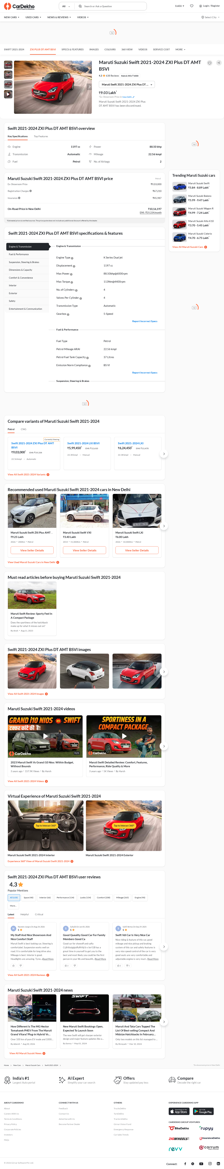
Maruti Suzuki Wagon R (201, 208)
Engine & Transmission (20, 246)
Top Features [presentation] (41, 136)
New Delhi (127, 97)
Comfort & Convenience (21, 277)
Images (94, 49)
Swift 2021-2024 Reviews (31, 974)
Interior (12, 285)
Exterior (13, 293)
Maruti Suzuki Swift (198, 183)
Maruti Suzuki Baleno (199, 195)
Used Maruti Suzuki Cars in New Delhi (34, 562)
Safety (12, 301)
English (178, 5)
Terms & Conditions (13, 1119)
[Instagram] (210, 1164)
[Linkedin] (218, 1164)
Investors (8, 1134)
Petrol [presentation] (11, 429)
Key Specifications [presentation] (18, 136)
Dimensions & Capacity (20, 269)
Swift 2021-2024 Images (31, 693)
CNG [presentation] (23, 429)
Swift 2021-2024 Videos (31, 781)
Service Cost (161, 49)
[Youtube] (201, 1164)
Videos (142, 49)
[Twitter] (192, 1164)
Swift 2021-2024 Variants (32, 474)
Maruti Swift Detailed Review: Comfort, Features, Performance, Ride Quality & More (118, 764)
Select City (210, 17)
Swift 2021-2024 (14, 49)
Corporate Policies (12, 1129)
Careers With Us (11, 1113)
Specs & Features (73, 49)
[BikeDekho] (179, 1128)
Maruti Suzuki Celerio (200, 233)
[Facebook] (185, 1164)
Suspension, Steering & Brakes (24, 262)
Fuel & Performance (19, 254)
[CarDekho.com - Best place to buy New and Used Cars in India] (19, 6)
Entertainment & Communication (25, 308)
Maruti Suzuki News (30, 1053)
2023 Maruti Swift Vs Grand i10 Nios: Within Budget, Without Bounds (42, 764)
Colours (110, 49)
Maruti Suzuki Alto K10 (201, 221)
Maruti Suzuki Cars (192, 246)
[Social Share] (219, 63)
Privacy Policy (10, 1124)
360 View (127, 49)
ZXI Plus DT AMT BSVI (43, 49)
